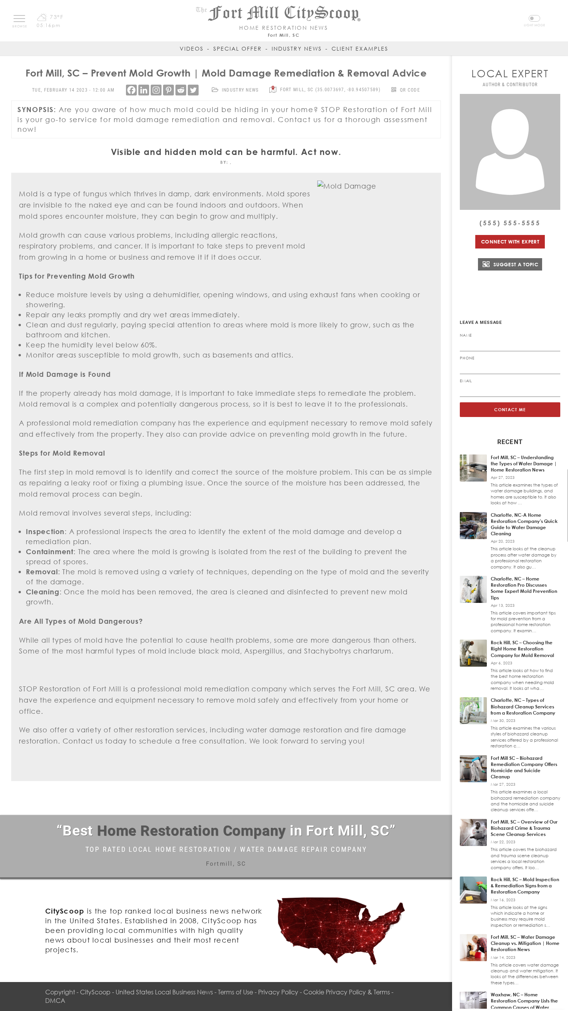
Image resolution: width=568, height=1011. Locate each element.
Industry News (297, 48)
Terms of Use (235, 992)
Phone (467, 358)
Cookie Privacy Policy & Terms (346, 992)
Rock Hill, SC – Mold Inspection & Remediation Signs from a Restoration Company (525, 886)
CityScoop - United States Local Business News (146, 992)
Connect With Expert (510, 241)
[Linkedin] (143, 90)
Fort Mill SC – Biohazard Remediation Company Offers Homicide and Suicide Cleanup (524, 767)
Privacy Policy (278, 992)
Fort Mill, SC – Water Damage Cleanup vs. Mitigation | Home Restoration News (525, 943)
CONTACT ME (510, 409)
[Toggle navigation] (19, 18)
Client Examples (360, 48)
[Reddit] (180, 90)
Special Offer (237, 48)
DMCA (55, 1000)
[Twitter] (193, 90)
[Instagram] (156, 90)
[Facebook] (131, 90)
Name (466, 335)
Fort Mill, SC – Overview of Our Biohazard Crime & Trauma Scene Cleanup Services (524, 828)
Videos (192, 48)
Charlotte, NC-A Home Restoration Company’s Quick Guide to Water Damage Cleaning (524, 524)
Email (466, 380)
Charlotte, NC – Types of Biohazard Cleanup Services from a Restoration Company (523, 706)
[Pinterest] (168, 90)
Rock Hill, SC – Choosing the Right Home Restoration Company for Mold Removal (522, 649)
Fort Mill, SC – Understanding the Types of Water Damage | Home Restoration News (524, 463)
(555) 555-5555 (510, 223)
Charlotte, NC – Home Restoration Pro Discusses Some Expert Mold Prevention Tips (524, 588)
